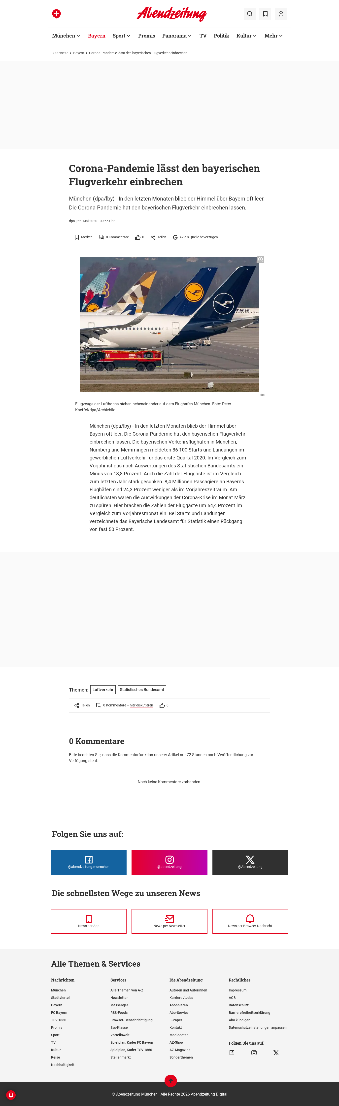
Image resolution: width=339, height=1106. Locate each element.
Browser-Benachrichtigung (131, 1020)
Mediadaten (179, 1035)
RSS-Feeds (119, 1013)
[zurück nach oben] (171, 1083)
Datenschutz (239, 1005)
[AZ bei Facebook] (232, 1053)
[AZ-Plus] (56, 14)
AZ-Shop (176, 1042)
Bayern (96, 35)
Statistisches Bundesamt (142, 689)
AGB (232, 998)
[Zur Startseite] (171, 21)
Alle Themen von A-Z (126, 990)
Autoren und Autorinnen (188, 990)
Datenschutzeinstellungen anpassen (258, 1027)
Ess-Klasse (119, 1027)
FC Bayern (59, 1013)
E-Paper (176, 1020)
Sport (119, 35)
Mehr (271, 35)
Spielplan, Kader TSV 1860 (131, 1050)
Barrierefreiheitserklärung (249, 1013)
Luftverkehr (103, 689)
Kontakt (176, 1027)
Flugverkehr (232, 434)
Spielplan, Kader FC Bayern (131, 1042)
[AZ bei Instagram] (254, 1053)
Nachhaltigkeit (62, 1065)
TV (203, 35)
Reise (55, 1057)
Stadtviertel (60, 998)
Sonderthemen (181, 1057)
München (63, 35)
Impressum (237, 990)
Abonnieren (179, 1005)
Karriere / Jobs (181, 998)
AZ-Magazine (180, 1050)
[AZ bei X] (276, 1053)
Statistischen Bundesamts (206, 466)
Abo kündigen (239, 1020)
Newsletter (119, 998)
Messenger (119, 1005)
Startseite (60, 53)
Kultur (244, 35)
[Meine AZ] (281, 14)
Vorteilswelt (120, 1035)
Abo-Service (179, 1013)
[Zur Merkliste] (265, 14)
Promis (146, 35)
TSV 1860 (58, 1020)
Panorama (174, 35)
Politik (221, 35)
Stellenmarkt (120, 1057)
